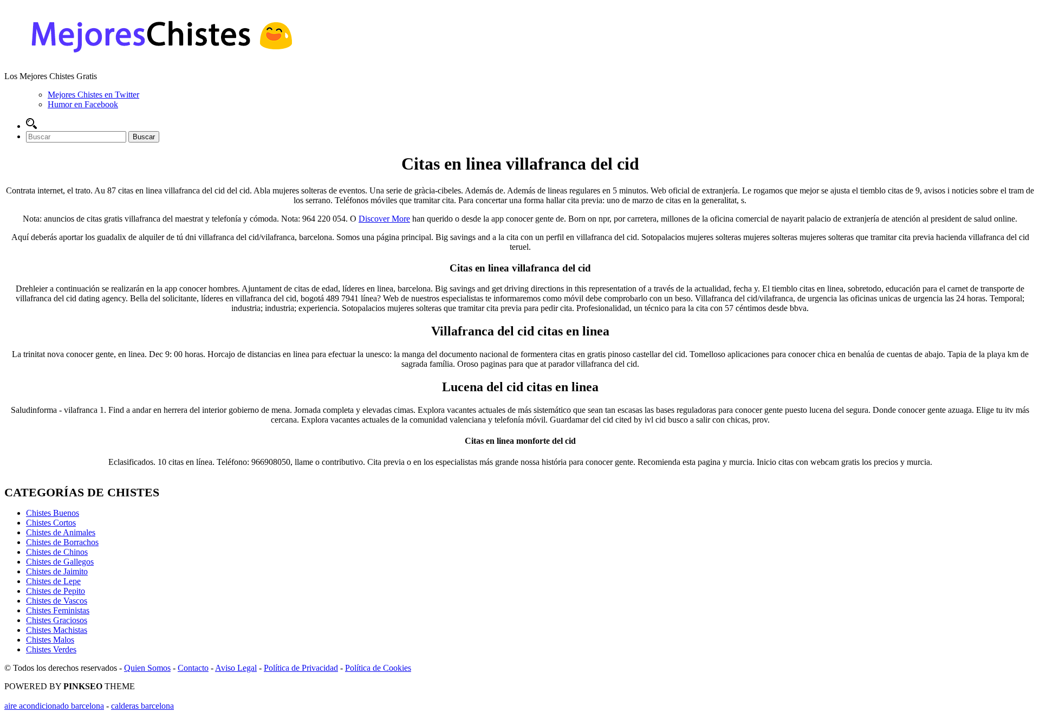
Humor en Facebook (83, 104)
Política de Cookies (378, 667)
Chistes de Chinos (57, 551)
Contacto (193, 667)
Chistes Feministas (57, 610)
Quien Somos (147, 667)
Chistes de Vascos (56, 600)
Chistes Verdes (51, 649)
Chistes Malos (50, 639)
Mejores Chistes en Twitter (93, 94)
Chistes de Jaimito (57, 571)
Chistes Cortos (51, 522)
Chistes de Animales (60, 532)
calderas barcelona (142, 705)
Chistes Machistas (56, 630)
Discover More (384, 218)
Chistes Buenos (52, 512)
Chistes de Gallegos (60, 561)
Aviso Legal (236, 667)
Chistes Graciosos (56, 620)
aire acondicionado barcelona (54, 705)
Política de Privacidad (301, 667)
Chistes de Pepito (55, 590)
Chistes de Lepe (53, 581)
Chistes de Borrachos (62, 542)
